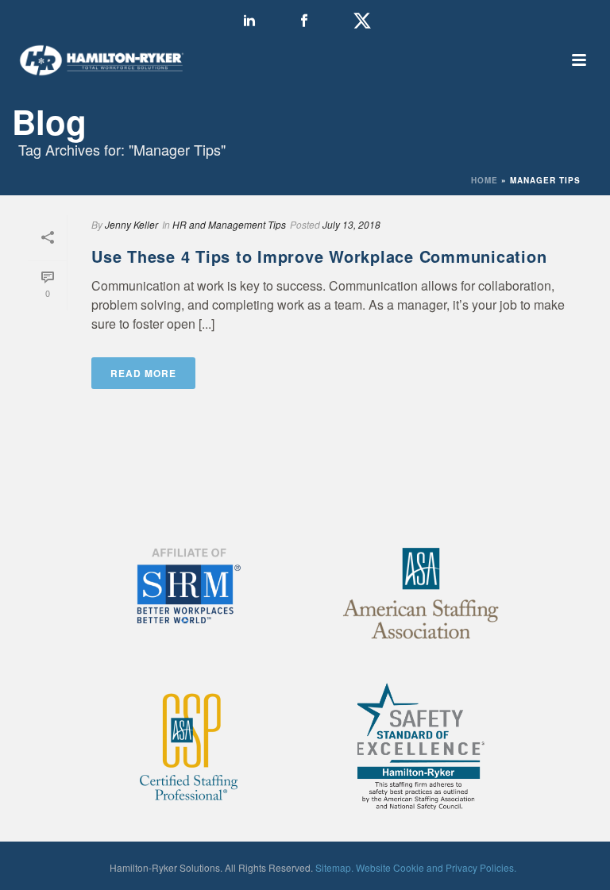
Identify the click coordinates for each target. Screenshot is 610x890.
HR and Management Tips (229, 224)
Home (484, 180)
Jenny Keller (131, 224)
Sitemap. (334, 867)
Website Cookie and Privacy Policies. (436, 867)
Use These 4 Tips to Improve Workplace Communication (318, 256)
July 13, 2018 (351, 224)
